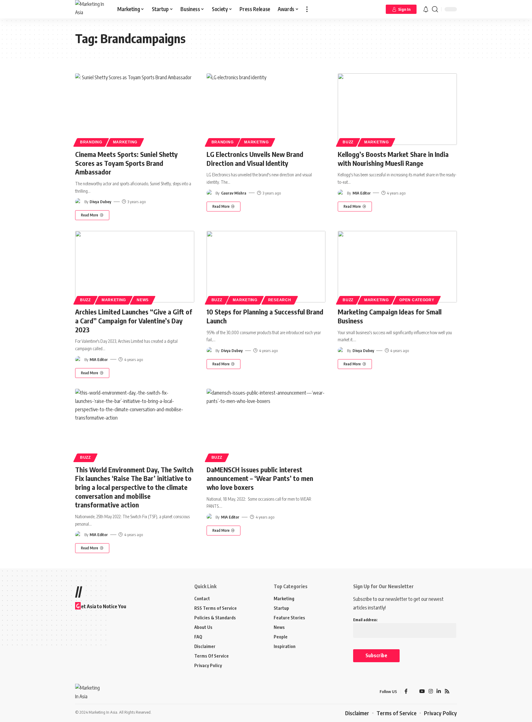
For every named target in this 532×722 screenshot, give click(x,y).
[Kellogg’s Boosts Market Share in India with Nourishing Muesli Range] (397, 109)
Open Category (416, 300)
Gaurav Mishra (233, 193)
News (143, 300)
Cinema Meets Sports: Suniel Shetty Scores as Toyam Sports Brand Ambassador (126, 163)
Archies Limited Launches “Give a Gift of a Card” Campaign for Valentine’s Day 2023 (133, 320)
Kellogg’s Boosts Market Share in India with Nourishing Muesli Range (393, 158)
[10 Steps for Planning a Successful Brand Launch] (266, 266)
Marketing (125, 142)
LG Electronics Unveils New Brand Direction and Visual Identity (255, 158)
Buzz (348, 142)
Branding (91, 142)
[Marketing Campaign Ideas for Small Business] (397, 266)
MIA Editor (362, 193)
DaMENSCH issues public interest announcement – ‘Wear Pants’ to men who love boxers (260, 478)
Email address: (365, 619)
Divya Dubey (100, 201)
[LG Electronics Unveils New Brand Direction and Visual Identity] (266, 109)
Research (279, 300)
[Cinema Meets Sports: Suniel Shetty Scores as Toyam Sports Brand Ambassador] (134, 109)
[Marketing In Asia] (91, 9)
